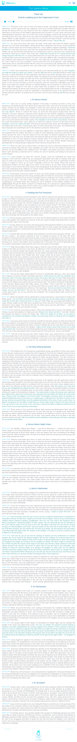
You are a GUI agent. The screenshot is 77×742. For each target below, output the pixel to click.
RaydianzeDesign (39, 736)
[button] (5, 21)
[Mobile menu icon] (74, 3)
